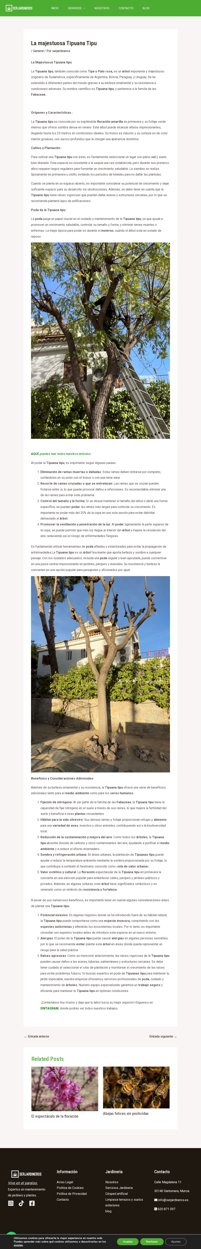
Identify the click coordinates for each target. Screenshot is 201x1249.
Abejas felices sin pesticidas (126, 1113)
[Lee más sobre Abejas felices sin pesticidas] (136, 1087)
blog (108, 1211)
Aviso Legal (65, 1182)
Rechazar (152, 1242)
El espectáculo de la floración (54, 1116)
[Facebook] (32, 1203)
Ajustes (176, 1242)
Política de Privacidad (72, 1194)
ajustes (18, 1245)
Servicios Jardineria (119, 1188)
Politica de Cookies (70, 1188)
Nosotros (111, 1182)
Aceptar (128, 1242)
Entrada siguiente (163, 1036)
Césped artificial (116, 1194)
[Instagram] (11, 1203)
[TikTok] (21, 1203)
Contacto (63, 1199)
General (38, 51)
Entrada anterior (36, 1036)
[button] (83, 8)
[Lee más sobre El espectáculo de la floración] (64, 1089)
